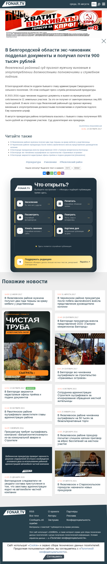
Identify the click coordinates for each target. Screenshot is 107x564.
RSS (31, 511)
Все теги (34, 515)
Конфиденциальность (78, 520)
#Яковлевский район (71, 162)
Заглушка (53, 520)
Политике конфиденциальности (67, 538)
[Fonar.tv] (13, 4)
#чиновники (50, 162)
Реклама (71, 515)
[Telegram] (55, 173)
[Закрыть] (104, 41)
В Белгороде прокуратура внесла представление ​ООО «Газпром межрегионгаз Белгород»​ (49, 150)
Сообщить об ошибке (36, 521)
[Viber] (62, 173)
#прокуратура (33, 162)
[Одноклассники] (59, 173)
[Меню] (103, 4)
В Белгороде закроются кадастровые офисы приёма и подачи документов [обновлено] (47, 155)
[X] (48, 173)
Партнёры (72, 511)
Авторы (52, 515)
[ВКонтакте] (44, 173)
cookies (53, 532)
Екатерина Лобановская (90, 126)
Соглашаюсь (54, 556)
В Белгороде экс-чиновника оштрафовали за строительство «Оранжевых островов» (46, 152)
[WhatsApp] (51, 173)
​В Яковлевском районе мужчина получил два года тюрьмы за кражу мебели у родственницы (50, 142)
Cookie (33, 545)
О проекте (53, 511)
